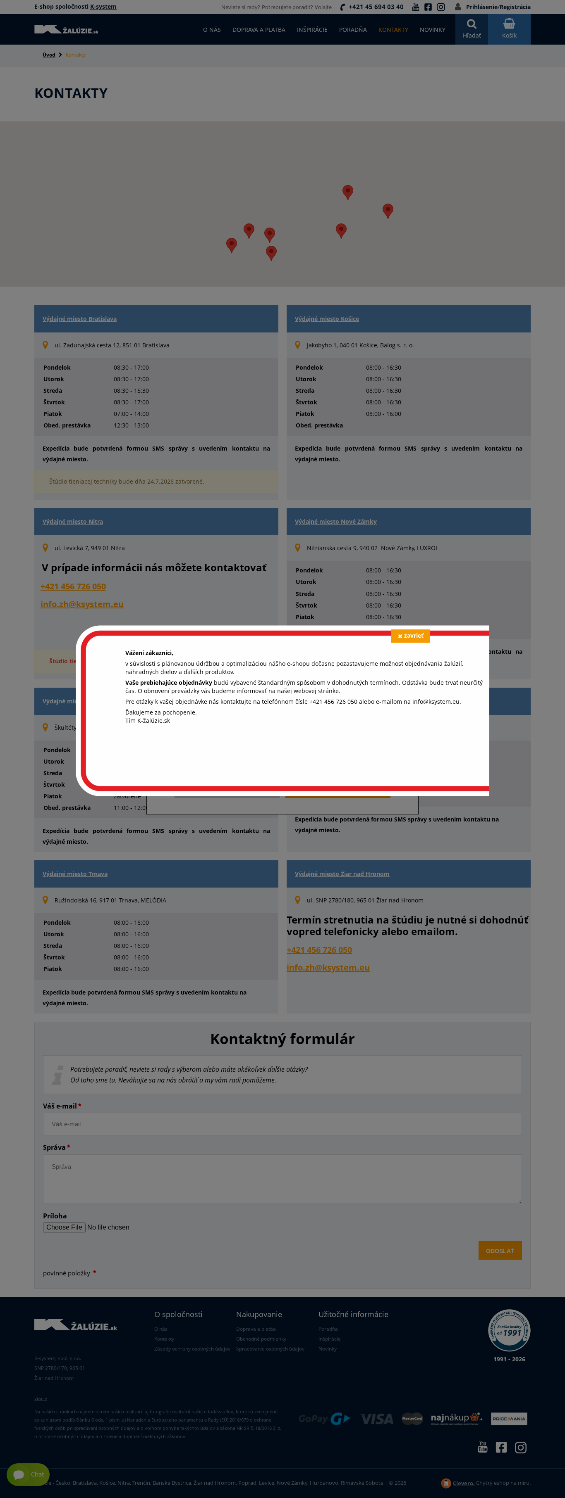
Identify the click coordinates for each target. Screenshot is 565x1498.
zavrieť (414, 635)
